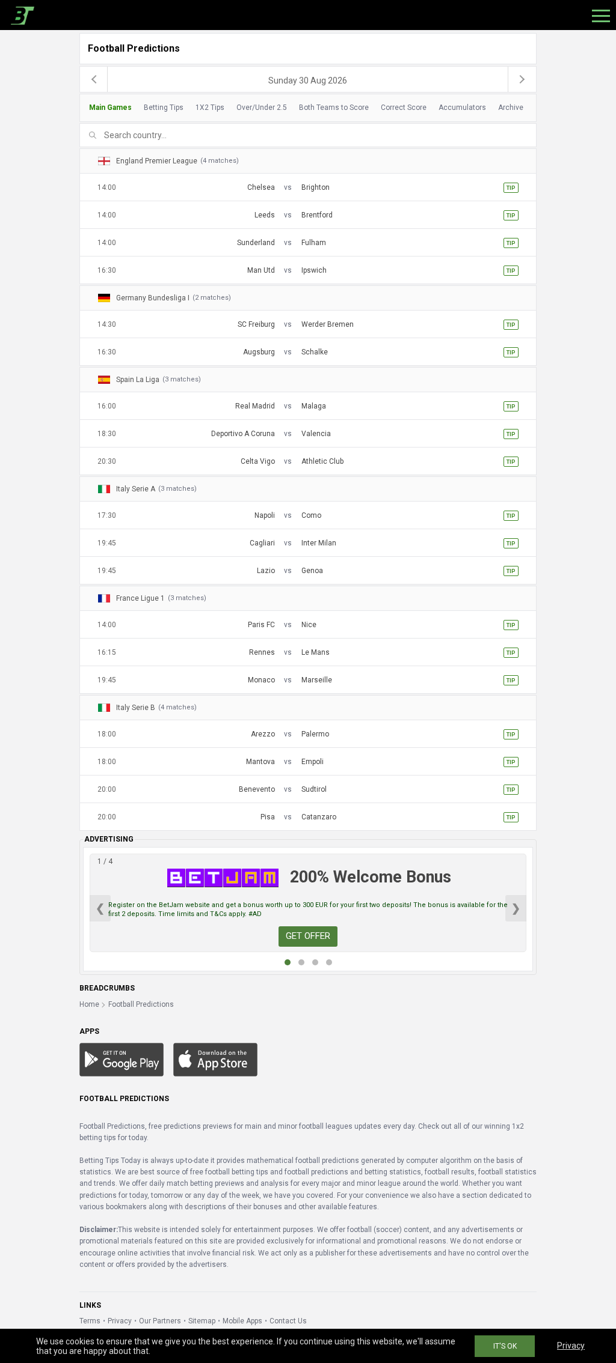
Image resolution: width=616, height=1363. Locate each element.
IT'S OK (505, 1346)
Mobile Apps (242, 1321)
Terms (89, 1321)
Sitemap (201, 1321)
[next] (522, 79)
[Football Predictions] (20, 15)
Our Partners (160, 1321)
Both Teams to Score (334, 107)
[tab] (304, 107)
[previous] (94, 79)
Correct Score (404, 107)
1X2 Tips (210, 107)
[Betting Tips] (121, 1059)
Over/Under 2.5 (261, 107)
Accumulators (462, 107)
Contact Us (288, 1321)
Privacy (120, 1321)
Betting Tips (163, 107)
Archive (510, 107)
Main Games (110, 107)
